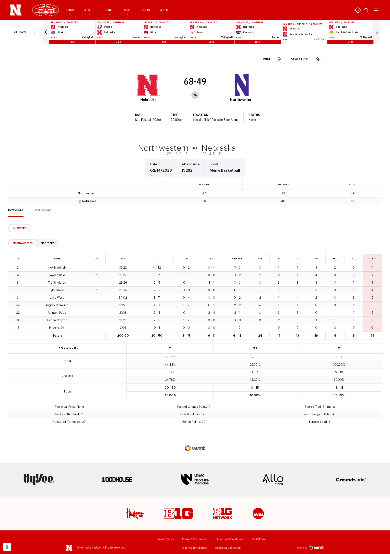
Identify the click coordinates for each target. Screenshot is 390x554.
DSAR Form (258, 539)
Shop (127, 10)
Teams (70, 10)
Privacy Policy (165, 539)
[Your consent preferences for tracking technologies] (7, 547)
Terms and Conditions (230, 539)
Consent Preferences (195, 539)
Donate (109, 10)
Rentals (165, 10)
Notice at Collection (227, 548)
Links (72, 41)
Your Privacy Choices (194, 548)
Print (266, 59)
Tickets (145, 10)
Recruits (89, 10)
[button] (46, 32)
